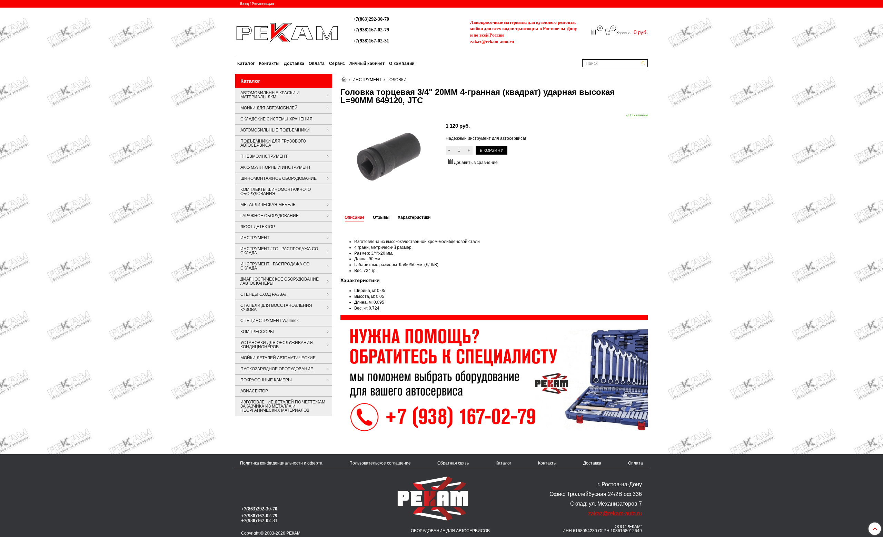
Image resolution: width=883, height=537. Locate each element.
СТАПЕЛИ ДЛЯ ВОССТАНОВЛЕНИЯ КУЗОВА (276, 307)
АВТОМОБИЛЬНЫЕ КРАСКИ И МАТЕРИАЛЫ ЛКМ (270, 94)
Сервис (337, 63)
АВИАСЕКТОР (254, 391)
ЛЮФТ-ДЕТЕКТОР (257, 226)
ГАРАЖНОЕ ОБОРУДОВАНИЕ (269, 215)
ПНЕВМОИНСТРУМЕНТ (264, 156)
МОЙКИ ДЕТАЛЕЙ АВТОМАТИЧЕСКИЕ (278, 357)
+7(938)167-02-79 (371, 29)
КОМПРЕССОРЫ (257, 331)
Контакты (269, 63)
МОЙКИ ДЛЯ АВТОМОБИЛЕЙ (269, 108)
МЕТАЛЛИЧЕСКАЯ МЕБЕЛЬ (268, 204)
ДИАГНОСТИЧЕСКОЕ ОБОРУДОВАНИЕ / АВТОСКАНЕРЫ (279, 281)
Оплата (317, 63)
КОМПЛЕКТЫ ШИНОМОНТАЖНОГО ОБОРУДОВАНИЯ (275, 191)
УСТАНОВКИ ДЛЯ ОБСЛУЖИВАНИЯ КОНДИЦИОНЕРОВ (276, 344)
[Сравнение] (594, 31)
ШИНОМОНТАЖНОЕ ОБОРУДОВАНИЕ (278, 178)
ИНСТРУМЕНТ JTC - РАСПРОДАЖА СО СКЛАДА (279, 250)
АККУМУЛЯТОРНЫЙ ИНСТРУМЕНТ (275, 167)
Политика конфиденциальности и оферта (281, 463)
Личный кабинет (367, 63)
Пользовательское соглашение (380, 463)
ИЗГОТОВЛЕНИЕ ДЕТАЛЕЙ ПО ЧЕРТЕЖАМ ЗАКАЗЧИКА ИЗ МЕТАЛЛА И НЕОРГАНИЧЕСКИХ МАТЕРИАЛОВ (282, 406)
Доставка (294, 63)
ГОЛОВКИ (397, 79)
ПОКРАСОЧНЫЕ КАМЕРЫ (266, 380)
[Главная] (344, 79)
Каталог (246, 63)
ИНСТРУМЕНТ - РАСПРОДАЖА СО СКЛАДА (274, 266)
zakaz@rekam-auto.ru (492, 41)
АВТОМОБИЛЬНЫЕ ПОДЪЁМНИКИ (275, 130)
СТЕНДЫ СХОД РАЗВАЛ (264, 294)
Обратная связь (453, 463)
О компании (402, 63)
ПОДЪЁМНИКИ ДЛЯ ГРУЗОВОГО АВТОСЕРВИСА (273, 143)
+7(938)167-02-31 (371, 40)
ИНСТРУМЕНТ (367, 79)
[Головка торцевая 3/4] (388, 156)
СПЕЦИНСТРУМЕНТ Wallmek (269, 320)
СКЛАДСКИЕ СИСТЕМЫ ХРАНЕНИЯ (276, 119)
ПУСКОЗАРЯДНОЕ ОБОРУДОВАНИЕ (276, 369)
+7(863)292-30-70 (371, 19)
